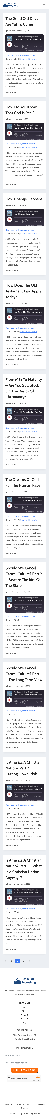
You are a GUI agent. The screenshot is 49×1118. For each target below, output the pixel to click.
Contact (24, 1015)
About (24, 1011)
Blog (24, 1022)
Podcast (24, 1019)
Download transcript (28, 59)
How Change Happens (24, 199)
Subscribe (30, 51)
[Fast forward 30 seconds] (27, 47)
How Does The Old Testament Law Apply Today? (23, 291)
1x (20, 46)
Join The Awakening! (24, 1070)
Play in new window (26, 55)
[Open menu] (44, 4)
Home (24, 1007)
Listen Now (11, 92)
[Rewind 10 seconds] (16, 47)
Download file (11, 55)
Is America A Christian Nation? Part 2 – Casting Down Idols (23, 768)
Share (39, 51)
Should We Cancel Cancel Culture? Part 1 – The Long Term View (23, 674)
